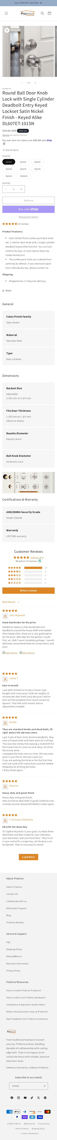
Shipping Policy (14, 949)
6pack (39, 169)
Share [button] (8, 290)
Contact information (29, 1133)
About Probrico (14, 886)
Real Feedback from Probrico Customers (27, 1018)
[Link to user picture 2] (27, 658)
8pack (10, 176)
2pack (25, 162)
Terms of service (22, 1128)
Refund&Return (14, 956)
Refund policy (29, 1124)
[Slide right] (35, 82)
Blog (8, 915)
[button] (6, 13)
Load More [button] (28, 857)
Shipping (5, 135)
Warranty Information (17, 963)
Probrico (17, 1124)
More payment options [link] (28, 217)
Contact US (12, 894)
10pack (25, 176)
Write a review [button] (28, 590)
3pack (39, 162)
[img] (9, 610)
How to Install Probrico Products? (23, 990)
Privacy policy (44, 1124)
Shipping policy (38, 1128)
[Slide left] (21, 82)
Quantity (6, 183)
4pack (10, 169)
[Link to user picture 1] (10, 658)
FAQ (8, 942)
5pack (25, 169)
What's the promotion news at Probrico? (27, 1011)
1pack (10, 162)
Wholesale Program (16, 908)
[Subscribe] (44, 1086)
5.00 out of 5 (36, 557)
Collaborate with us (16, 901)
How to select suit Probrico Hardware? (26, 997)
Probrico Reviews (15, 922)
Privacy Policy (13, 970)
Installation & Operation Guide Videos (25, 1004)
